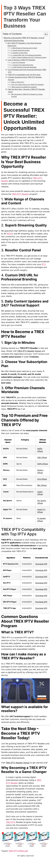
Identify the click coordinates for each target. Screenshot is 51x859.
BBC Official (41, 485)
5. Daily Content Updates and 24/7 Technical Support (28, 57)
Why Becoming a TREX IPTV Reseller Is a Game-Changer (27, 95)
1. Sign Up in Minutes (18, 62)
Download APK (41, 564)
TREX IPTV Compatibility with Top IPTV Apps (24, 75)
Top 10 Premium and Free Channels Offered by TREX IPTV (27, 71)
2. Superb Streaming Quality (20, 50)
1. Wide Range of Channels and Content (24, 48)
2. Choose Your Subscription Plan (22, 65)
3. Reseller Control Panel (19, 53)
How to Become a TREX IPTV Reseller (21, 60)
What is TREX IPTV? (17, 82)
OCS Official (42, 479)
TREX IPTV (10, 822)
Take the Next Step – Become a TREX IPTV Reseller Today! (26, 90)
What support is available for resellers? (24, 87)
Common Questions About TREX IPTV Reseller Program (25, 78)
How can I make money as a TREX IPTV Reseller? (27, 84)
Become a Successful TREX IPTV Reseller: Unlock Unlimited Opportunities (24, 39)
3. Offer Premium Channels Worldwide (24, 67)
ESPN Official (42, 464)
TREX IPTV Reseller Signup (29, 351)
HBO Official (42, 457)
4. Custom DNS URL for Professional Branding (26, 55)
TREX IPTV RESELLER (18, 851)
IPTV (44, 264)
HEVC (10, 233)
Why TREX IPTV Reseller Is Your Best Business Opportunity (24, 44)
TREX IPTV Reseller (20, 194)
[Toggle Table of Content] (44, 34)
